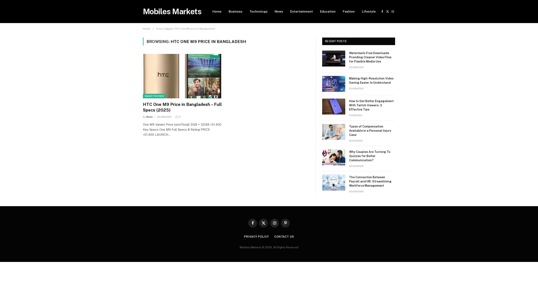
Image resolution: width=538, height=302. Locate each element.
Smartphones (154, 96)
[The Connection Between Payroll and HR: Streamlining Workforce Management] (333, 183)
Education (328, 11)
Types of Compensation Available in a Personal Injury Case (370, 131)
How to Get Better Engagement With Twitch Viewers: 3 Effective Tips (371, 105)
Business (235, 11)
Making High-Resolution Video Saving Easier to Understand (371, 80)
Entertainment (301, 11)
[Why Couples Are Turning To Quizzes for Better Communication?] (333, 157)
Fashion (349, 11)
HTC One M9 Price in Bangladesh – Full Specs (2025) (182, 107)
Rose (149, 116)
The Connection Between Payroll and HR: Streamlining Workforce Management (370, 181)
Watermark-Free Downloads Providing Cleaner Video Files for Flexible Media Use (370, 57)
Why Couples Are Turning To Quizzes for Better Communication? (369, 156)
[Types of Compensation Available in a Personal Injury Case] (333, 132)
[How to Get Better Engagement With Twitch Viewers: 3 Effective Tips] (333, 107)
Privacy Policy (256, 236)
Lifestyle (369, 11)
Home (217, 11)
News (279, 11)
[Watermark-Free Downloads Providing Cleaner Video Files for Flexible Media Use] (333, 58)
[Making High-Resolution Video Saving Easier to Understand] (333, 84)
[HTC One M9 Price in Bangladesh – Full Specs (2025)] (182, 76)
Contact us (284, 236)
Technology (258, 11)
